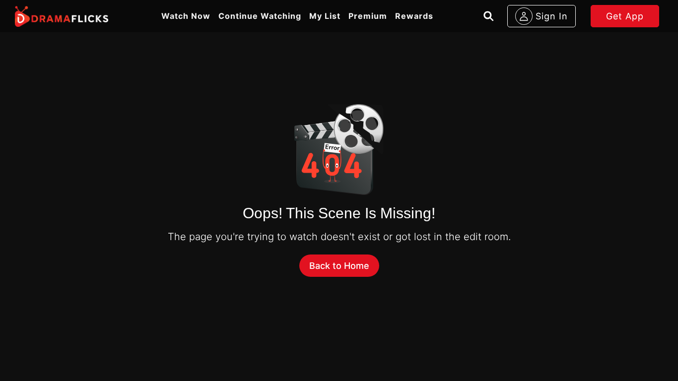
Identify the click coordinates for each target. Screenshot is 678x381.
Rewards (414, 16)
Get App (625, 16)
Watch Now (185, 16)
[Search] (488, 16)
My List (324, 16)
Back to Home (339, 265)
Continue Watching (259, 16)
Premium (367, 16)
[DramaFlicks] (61, 16)
